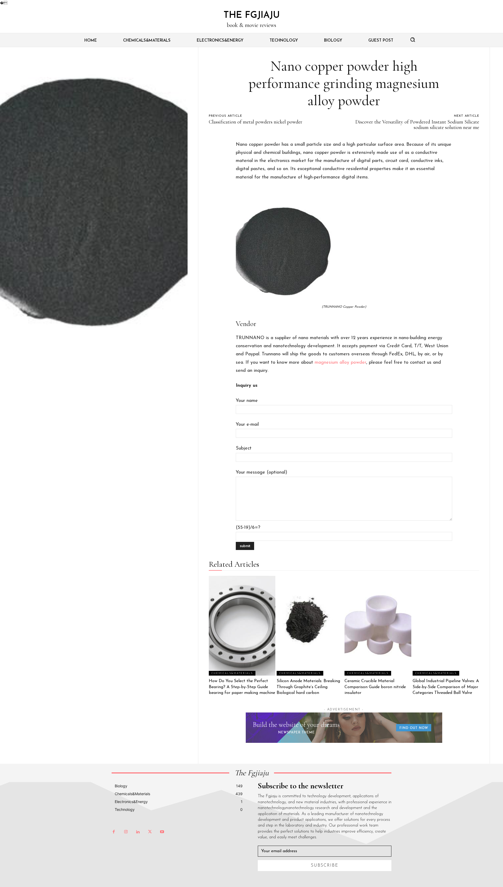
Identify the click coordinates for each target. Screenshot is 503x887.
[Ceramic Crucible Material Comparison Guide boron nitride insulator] (378, 626)
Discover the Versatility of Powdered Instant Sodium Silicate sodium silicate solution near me (417, 125)
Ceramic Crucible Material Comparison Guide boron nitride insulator (375, 687)
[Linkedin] (138, 832)
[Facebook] (113, 832)
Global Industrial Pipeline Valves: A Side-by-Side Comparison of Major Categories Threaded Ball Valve (446, 687)
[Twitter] (150, 832)
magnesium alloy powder (340, 362)
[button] (412, 39)
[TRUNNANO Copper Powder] (344, 246)
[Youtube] (162, 832)
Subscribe (324, 865)
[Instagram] (125, 832)
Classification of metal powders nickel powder (255, 122)
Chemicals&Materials (232, 673)
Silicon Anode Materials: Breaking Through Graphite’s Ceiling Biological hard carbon (308, 687)
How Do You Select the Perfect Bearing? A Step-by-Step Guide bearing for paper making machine (242, 687)
